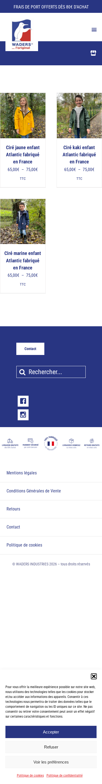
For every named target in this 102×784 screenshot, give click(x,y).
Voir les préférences (51, 762)
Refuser (51, 747)
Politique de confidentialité (65, 775)
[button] (94, 676)
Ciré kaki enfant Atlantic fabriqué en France (79, 155)
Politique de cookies (30, 775)
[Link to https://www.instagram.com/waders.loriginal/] (23, 414)
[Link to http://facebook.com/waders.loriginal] (23, 401)
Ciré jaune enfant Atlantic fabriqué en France (23, 155)
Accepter (51, 732)
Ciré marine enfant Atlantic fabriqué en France (22, 261)
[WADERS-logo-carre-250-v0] (21, 20)
